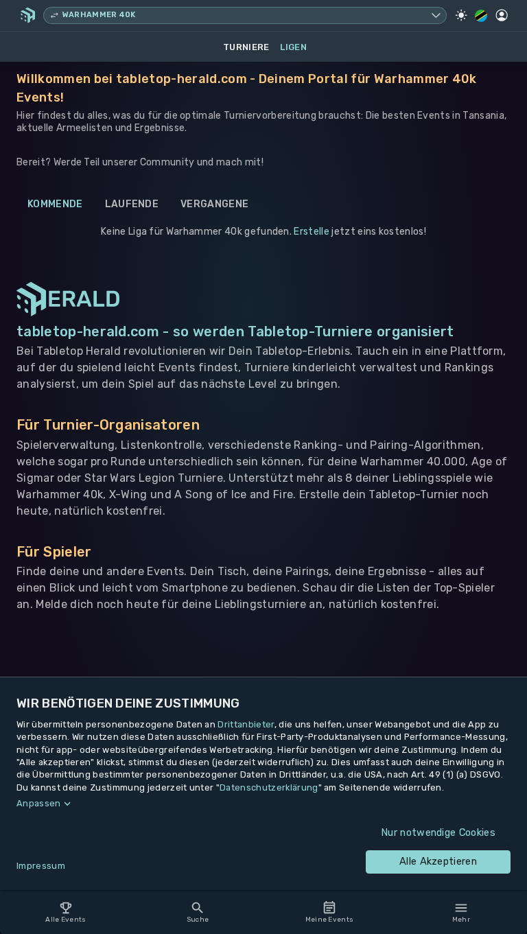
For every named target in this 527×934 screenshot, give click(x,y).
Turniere (246, 47)
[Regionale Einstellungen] (481, 15)
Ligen (293, 47)
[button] (263, 803)
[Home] (27, 15)
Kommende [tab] (55, 204)
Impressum (40, 866)
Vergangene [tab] (214, 204)
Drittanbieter (246, 724)
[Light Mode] (461, 15)
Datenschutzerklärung (269, 787)
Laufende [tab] (132, 204)
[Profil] (502, 15)
